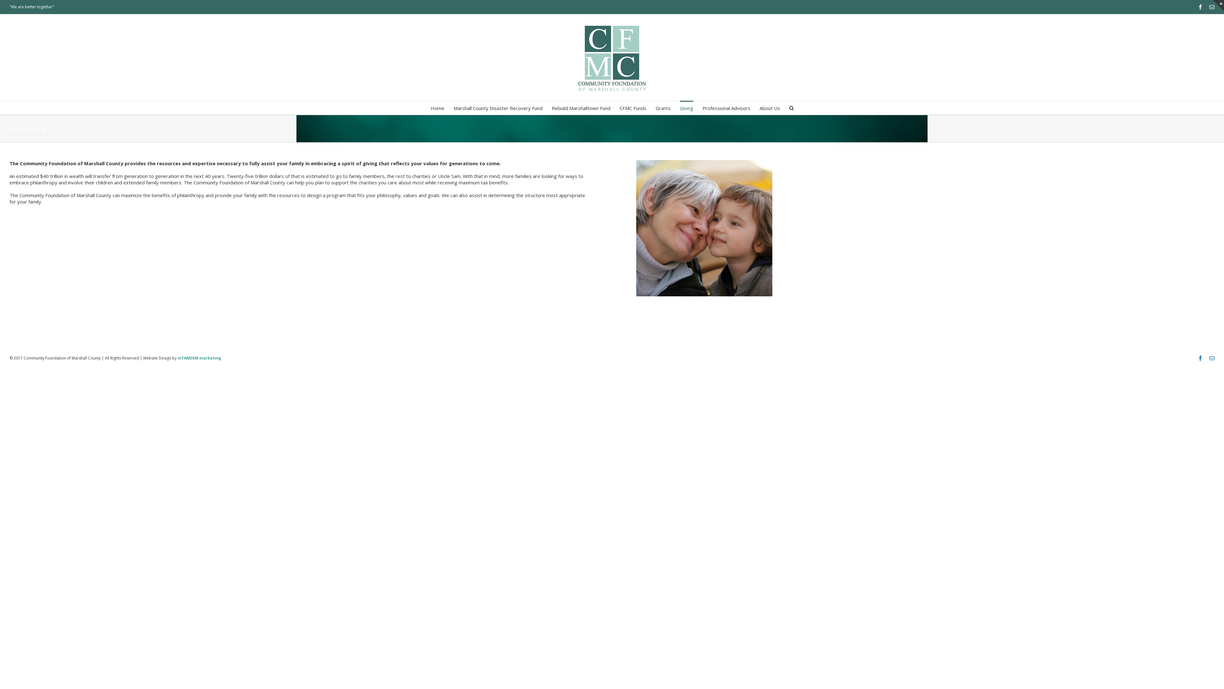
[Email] (1211, 7)
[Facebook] (1200, 7)
